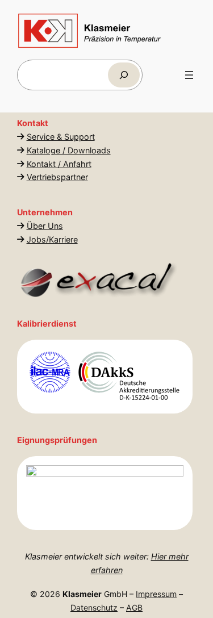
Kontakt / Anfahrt (59, 164)
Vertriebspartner (57, 177)
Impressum (156, 594)
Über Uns (45, 226)
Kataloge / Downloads (69, 150)
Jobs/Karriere (52, 239)
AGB (134, 607)
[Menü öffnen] (189, 75)
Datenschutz (94, 607)
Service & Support (61, 136)
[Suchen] (124, 74)
